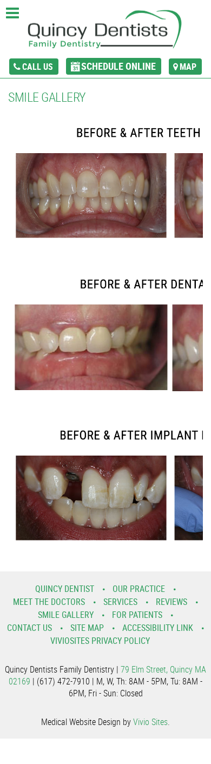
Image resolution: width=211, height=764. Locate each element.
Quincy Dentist (64, 589)
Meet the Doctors (49, 602)
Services (120, 602)
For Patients (137, 615)
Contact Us (29, 628)
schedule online (118, 66)
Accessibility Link (157, 628)
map (188, 67)
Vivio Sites (150, 722)
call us (37, 67)
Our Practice (139, 589)
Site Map (87, 628)
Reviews (171, 602)
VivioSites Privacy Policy (100, 641)
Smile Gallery (66, 615)
